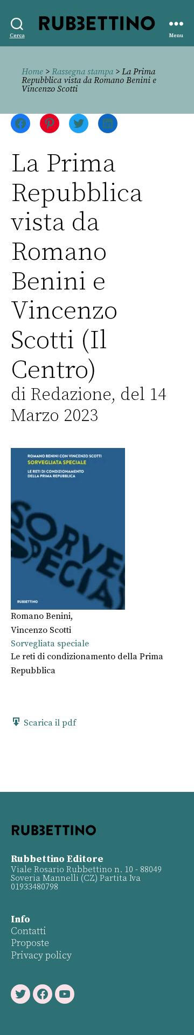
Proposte (30, 943)
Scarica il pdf (49, 722)
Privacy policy (41, 955)
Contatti (28, 931)
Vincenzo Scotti (41, 630)
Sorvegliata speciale (50, 643)
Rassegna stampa (82, 71)
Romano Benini (41, 616)
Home (32, 71)
